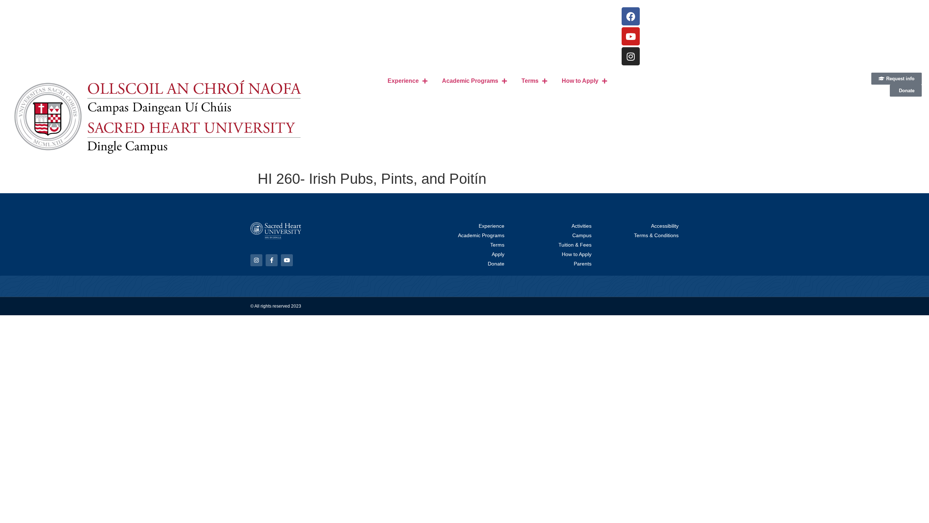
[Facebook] (631, 16)
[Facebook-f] (272, 260)
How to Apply (580, 81)
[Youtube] (631, 36)
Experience (403, 81)
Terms (530, 81)
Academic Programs (470, 81)
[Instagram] (631, 56)
